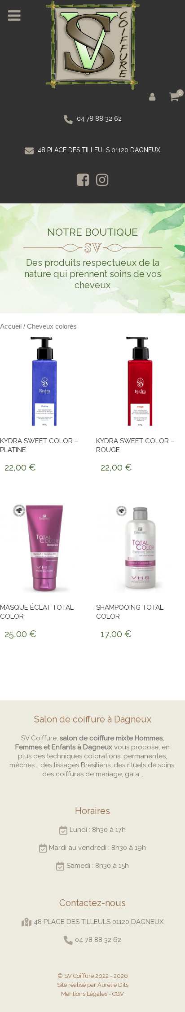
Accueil (11, 326)
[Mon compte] (154, 96)
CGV (118, 993)
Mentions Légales (84, 993)
